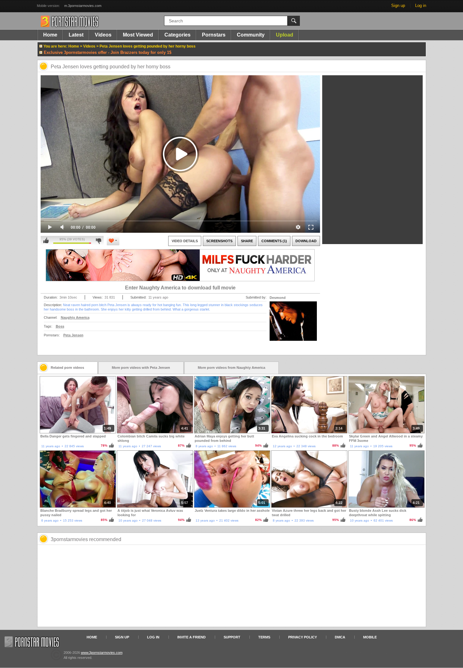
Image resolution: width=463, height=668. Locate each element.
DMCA (340, 637)
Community (251, 34)
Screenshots (219, 241)
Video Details (185, 241)
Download (306, 241)
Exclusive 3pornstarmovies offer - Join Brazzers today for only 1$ (107, 52)
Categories (177, 34)
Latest (76, 34)
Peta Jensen (73, 335)
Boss (60, 326)
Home (50, 34)
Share (247, 241)
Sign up (398, 5)
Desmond (278, 298)
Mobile (370, 637)
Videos (103, 34)
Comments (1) (274, 241)
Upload (284, 34)
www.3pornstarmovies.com (102, 652)
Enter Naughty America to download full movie (180, 287)
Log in (420, 5)
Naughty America (75, 317)
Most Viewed (138, 34)
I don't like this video (98, 240)
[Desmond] (293, 325)
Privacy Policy (302, 637)
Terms (264, 637)
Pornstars (214, 34)
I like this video (46, 240)
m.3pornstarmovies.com (82, 6)
